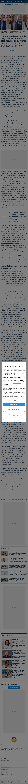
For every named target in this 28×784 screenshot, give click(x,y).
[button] (14, 400)
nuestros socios (21, 369)
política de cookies (17, 383)
